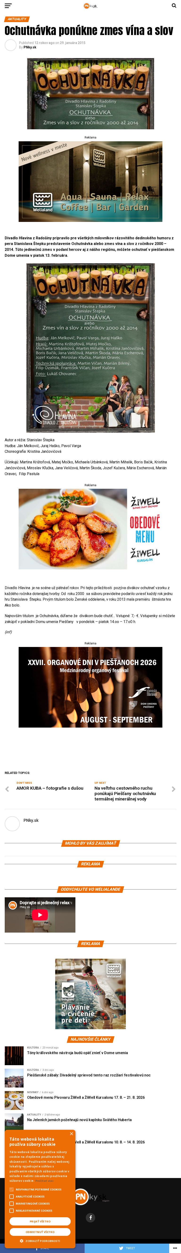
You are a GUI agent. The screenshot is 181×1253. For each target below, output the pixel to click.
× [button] (71, 1134)
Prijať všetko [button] (40, 1221)
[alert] (40, 1189)
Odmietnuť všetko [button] (40, 1232)
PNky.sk (30, 47)
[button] (40, 1240)
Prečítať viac (44, 1180)
